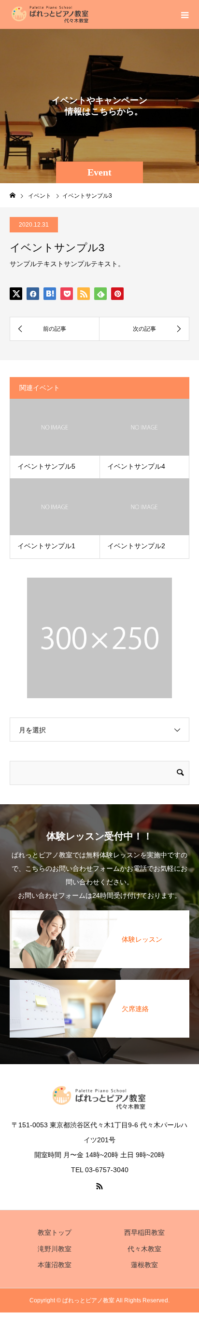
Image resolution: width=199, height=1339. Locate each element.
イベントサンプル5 (46, 466)
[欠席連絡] (99, 982)
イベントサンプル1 (46, 546)
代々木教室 (144, 1249)
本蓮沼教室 (54, 1265)
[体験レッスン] (99, 912)
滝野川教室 (54, 1249)
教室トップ (54, 1232)
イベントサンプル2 (136, 546)
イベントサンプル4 (136, 466)
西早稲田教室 (144, 1232)
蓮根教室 (144, 1265)
